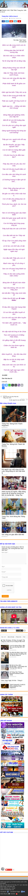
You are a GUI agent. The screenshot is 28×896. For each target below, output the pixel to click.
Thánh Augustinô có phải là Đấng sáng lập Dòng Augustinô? (17, 686)
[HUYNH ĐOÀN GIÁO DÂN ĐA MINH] (14, 4)
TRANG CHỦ (5, 10)
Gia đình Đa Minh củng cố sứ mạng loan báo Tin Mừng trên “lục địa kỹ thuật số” (18, 654)
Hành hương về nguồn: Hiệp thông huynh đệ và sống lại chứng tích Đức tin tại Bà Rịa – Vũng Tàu (14, 493)
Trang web (5, 577)
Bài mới (3, 637)
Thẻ (24, 637)
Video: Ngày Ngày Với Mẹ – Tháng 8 (11, 680)
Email (4, 572)
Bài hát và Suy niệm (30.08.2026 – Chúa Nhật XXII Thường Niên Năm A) (18, 666)
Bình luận (5, 552)
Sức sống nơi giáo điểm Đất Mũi (13, 534)
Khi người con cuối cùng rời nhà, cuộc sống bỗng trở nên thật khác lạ (13, 471)
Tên (3, 566)
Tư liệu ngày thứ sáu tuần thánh (17, 399)
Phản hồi (18, 637)
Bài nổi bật (11, 637)
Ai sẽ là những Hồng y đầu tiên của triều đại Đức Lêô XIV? (17, 647)
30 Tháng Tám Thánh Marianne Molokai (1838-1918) (16, 673)
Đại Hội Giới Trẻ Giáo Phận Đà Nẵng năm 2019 (10, 396)
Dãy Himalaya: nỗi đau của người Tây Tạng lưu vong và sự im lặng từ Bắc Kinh (13, 640)
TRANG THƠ (18, 18)
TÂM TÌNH (13, 10)
